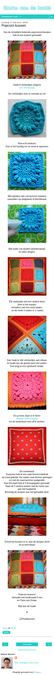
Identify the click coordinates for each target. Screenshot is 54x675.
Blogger (37, 672)
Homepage (27, 644)
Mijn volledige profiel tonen (27, 663)
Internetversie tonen (27, 650)
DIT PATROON (27, 88)
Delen (6, 632)
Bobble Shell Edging (27, 418)
